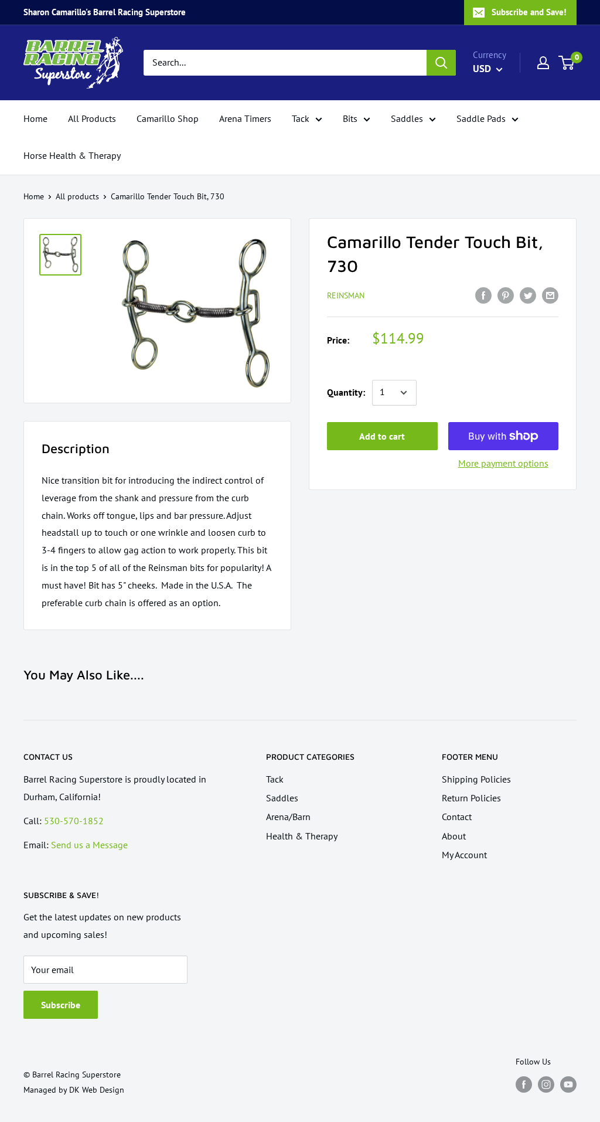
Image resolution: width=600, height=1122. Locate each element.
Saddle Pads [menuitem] (481, 118)
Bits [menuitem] (350, 118)
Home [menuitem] (35, 118)
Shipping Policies (476, 779)
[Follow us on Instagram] (546, 1084)
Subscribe (60, 1005)
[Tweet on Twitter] (528, 295)
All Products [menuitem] (92, 118)
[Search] (441, 63)
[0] (567, 63)
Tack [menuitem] (300, 118)
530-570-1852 (74, 821)
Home (33, 196)
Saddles (282, 798)
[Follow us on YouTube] (568, 1084)
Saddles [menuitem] (407, 118)
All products (77, 196)
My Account (464, 855)
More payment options (503, 463)
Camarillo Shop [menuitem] (168, 118)
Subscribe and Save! (529, 12)
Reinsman (345, 295)
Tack (275, 779)
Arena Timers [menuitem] (245, 118)
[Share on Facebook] (483, 295)
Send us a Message (89, 845)
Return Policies (471, 798)
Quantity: (346, 392)
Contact (457, 816)
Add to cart (382, 436)
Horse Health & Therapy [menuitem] (72, 155)
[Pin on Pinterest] (505, 295)
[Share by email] (550, 295)
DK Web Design (96, 1089)
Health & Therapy (302, 836)
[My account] (543, 62)
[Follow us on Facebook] (524, 1084)
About (454, 836)
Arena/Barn (288, 816)
